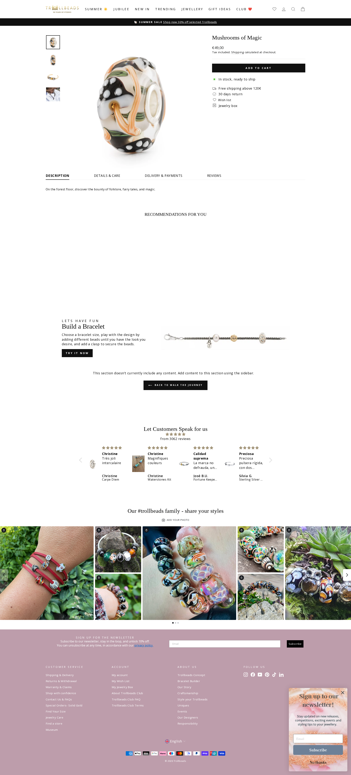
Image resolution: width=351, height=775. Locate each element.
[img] (175, 434)
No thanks (318, 762)
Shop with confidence (61, 693)
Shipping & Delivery (60, 675)
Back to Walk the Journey (178, 385)
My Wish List (121, 681)
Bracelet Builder (189, 681)
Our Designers (188, 717)
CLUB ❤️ (244, 9)
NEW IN (142, 9)
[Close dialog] (342, 692)
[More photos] (347, 575)
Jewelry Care (54, 717)
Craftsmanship (188, 693)
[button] (81, 460)
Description (57, 175)
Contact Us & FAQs (59, 699)
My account (120, 675)
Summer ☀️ (96, 9)
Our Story (184, 687)
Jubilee (121, 9)
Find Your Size (56, 711)
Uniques (183, 705)
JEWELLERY (192, 9)
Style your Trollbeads (192, 699)
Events (182, 711)
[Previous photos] (4, 575)
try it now (77, 353)
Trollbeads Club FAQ (126, 699)
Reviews (214, 175)
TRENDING (165, 9)
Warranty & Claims (59, 687)
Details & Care (107, 175)
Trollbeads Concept (191, 675)
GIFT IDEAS (220, 9)
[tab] (173, 623)
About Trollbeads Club (127, 693)
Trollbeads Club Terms (128, 705)
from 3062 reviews (175, 439)
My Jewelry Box (122, 687)
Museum (52, 729)
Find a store (54, 723)
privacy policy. (143, 645)
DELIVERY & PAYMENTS (163, 175)
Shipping (237, 52)
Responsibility (188, 723)
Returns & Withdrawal (61, 681)
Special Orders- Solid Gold (64, 705)
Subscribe (295, 644)
